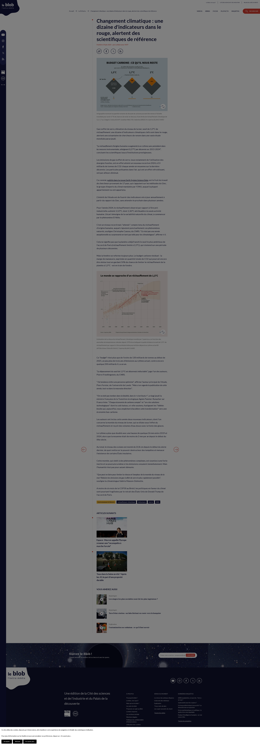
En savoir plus (29, 741)
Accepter (7, 741)
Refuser (17, 741)
